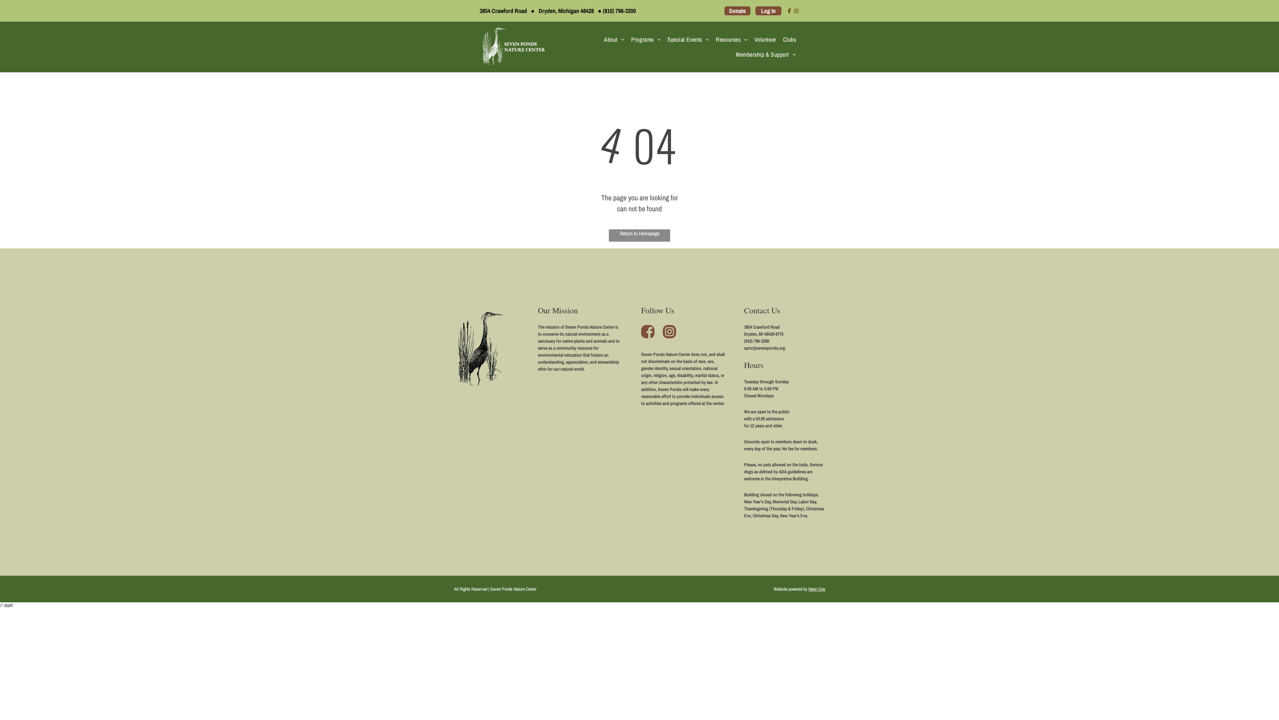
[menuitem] (614, 39)
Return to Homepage (639, 233)
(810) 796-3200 (619, 11)
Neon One (816, 589)
